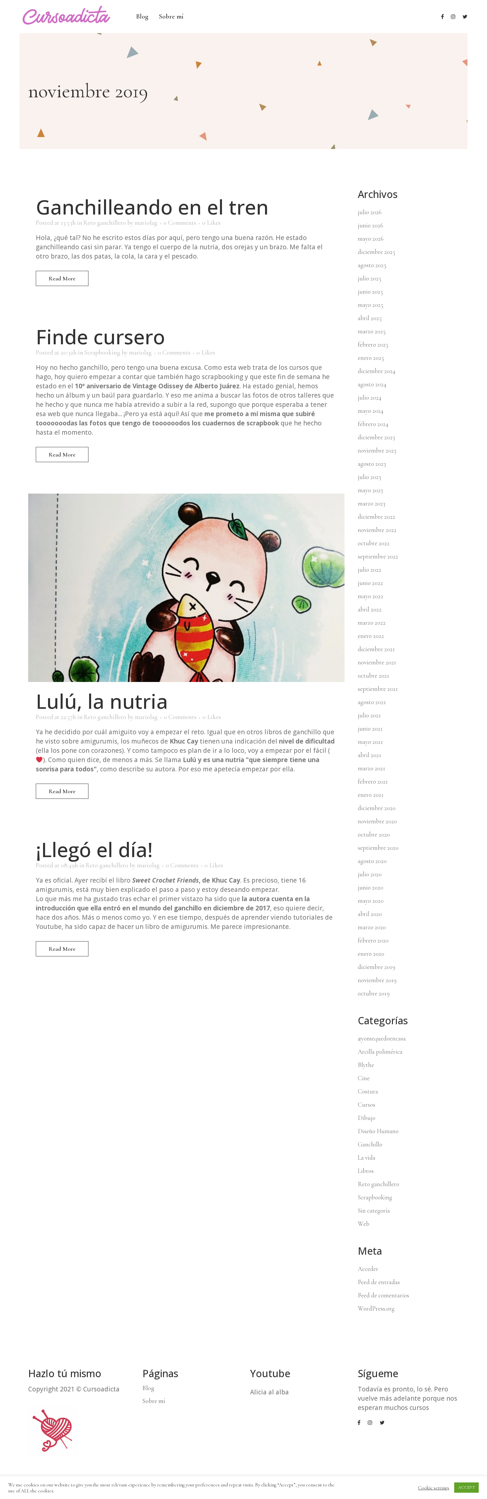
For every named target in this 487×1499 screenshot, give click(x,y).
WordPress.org (376, 1308)
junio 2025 (370, 291)
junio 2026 (370, 225)
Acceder (368, 1269)
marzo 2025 (372, 331)
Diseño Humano (378, 1131)
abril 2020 (370, 914)
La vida (366, 1157)
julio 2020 (370, 874)
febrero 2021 (373, 781)
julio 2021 (369, 715)
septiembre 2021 (378, 689)
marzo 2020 (372, 927)
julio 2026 (370, 212)
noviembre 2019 (377, 980)
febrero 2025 (373, 344)
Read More (62, 278)
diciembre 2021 (376, 649)
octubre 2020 (374, 834)
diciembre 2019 (376, 967)
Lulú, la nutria (102, 701)
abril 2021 (369, 755)
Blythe (366, 1065)
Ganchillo (370, 1144)
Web (363, 1224)
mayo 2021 (370, 742)
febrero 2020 (373, 940)
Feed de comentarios (383, 1295)
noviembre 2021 (377, 662)
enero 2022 (371, 636)
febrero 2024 (373, 424)
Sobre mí (153, 1401)
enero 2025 (371, 358)
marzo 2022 (372, 622)
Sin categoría (374, 1210)
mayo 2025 (370, 305)
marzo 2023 (371, 503)
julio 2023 (369, 477)
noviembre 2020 (377, 821)
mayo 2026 (371, 238)
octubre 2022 (374, 543)
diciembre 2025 (376, 252)
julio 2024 (369, 397)
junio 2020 (370, 887)
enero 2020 (371, 953)
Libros (366, 1171)
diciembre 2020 (377, 808)
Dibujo (366, 1118)
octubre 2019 (374, 993)
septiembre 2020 (378, 847)
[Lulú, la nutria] (186, 588)
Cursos (366, 1104)
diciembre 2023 (376, 437)
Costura (368, 1091)
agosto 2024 (372, 384)
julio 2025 (369, 278)
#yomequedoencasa (382, 1038)
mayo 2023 (370, 490)
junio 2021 (370, 728)
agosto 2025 (372, 265)
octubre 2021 (373, 675)
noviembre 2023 (377, 450)
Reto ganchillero (104, 222)
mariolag (146, 222)
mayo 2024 (370, 410)
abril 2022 (370, 609)
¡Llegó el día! (94, 849)
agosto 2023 (372, 463)
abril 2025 (370, 318)
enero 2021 (371, 794)
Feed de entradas (379, 1282)
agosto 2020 (372, 861)
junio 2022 (370, 583)
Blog (148, 1388)
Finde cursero (100, 336)
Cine (364, 1078)
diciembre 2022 (376, 516)
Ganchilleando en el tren (152, 206)
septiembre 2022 (378, 556)
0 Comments (179, 222)
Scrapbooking (102, 352)
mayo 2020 (371, 900)
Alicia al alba (269, 1392)
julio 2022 (369, 569)
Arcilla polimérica (380, 1051)
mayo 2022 (370, 596)
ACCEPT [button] (466, 1487)
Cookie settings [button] (433, 1488)
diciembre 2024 (376, 371)
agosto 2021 (372, 702)
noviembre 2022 (377, 530)
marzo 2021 (371, 768)
